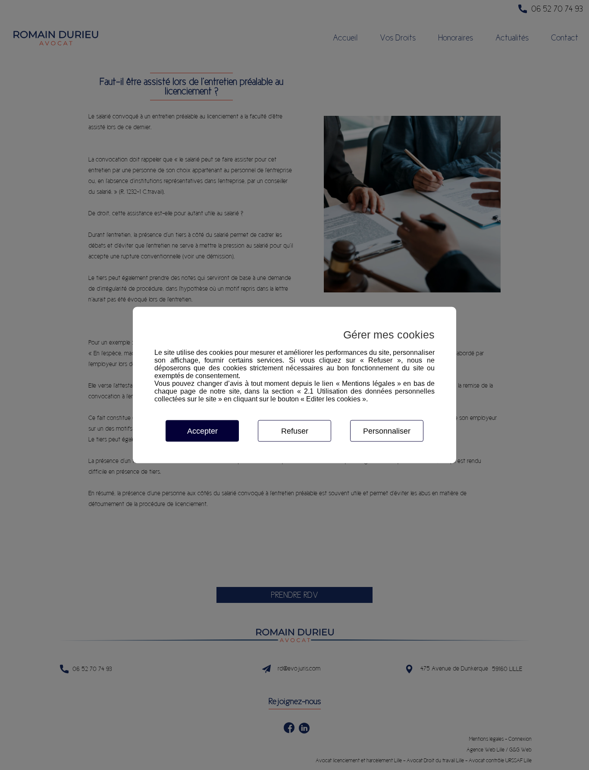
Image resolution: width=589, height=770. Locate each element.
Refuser (294, 431)
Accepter (202, 431)
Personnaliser (386, 431)
